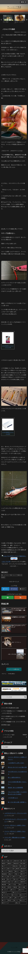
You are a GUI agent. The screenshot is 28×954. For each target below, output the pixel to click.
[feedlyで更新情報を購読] (7, 597)
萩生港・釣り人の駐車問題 (15, 787)
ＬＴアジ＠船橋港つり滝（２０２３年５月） (13, 721)
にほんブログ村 (6, 561)
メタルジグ (14, 575)
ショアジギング (6, 575)
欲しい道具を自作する (14, 777)
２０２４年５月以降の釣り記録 (10, 708)
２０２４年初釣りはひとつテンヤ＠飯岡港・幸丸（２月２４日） (13, 717)
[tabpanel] (8, 19)
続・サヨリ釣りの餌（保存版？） (17, 802)
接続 (4, 577)
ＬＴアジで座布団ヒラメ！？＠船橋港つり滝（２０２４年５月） (13, 712)
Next (27, 20)
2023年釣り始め (5, 725)
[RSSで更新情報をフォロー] (20, 597)
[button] (25, 697)
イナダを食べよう (13, 797)
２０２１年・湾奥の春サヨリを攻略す (15, 837)
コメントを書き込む (14, 669)
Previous (1, 20)
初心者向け (5, 572)
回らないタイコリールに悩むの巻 (17, 767)
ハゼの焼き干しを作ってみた (16, 763)
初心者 (20, 575)
